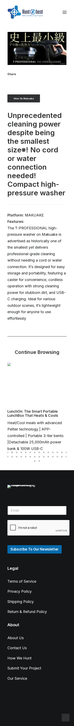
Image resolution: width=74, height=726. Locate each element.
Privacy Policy (19, 591)
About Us (15, 638)
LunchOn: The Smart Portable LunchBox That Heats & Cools (32, 413)
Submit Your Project (24, 668)
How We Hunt (19, 658)
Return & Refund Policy (27, 611)
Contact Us (17, 648)
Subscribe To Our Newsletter (34, 549)
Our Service (17, 678)
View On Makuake (24, 98)
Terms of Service (21, 581)
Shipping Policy (20, 601)
